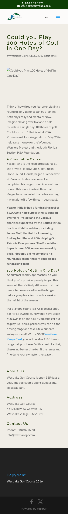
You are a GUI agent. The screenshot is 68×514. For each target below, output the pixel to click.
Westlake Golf (18, 55)
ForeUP (42, 508)
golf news (50, 55)
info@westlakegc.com (21, 435)
